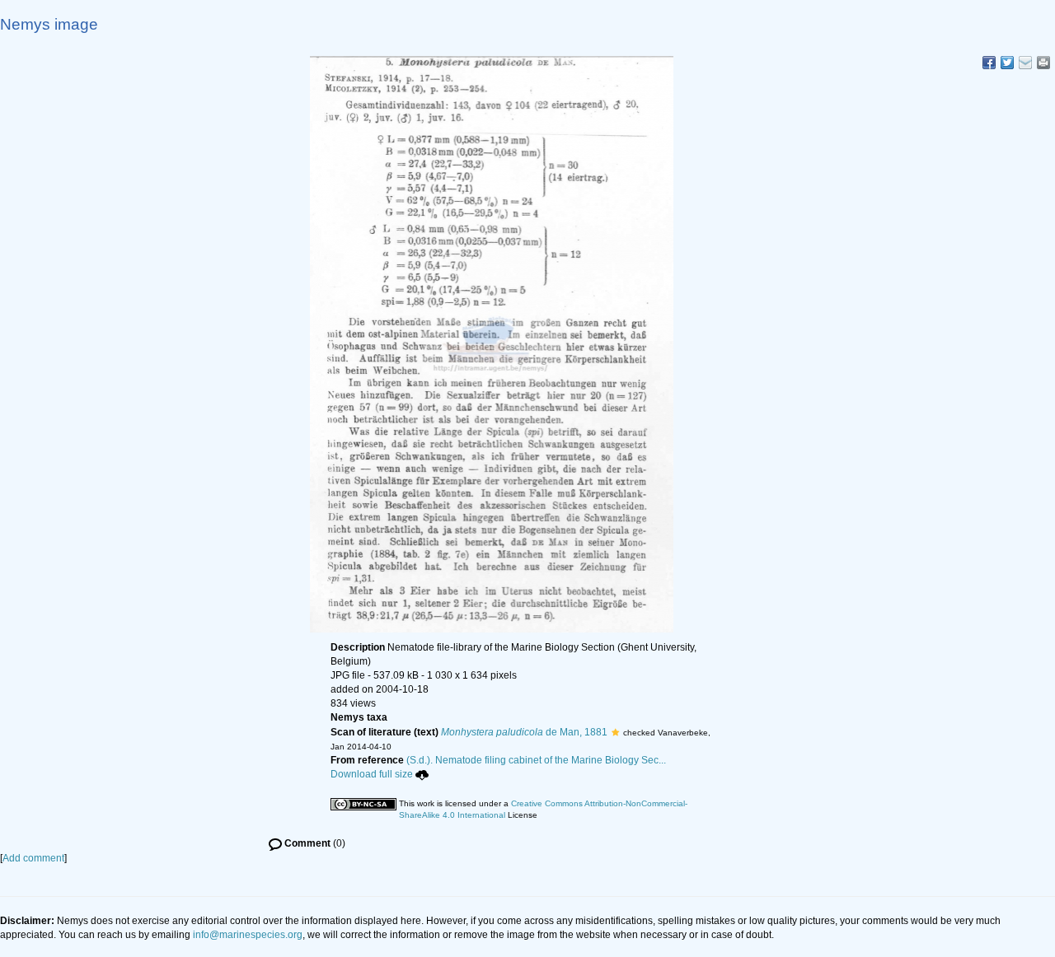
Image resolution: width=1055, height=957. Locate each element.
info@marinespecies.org (247, 935)
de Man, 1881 (524, 732)
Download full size (372, 774)
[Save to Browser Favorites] (1025, 62)
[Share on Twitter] (1007, 62)
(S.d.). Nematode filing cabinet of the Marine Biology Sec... (536, 760)
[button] (615, 732)
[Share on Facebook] (989, 62)
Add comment (33, 858)
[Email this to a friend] (1043, 62)
